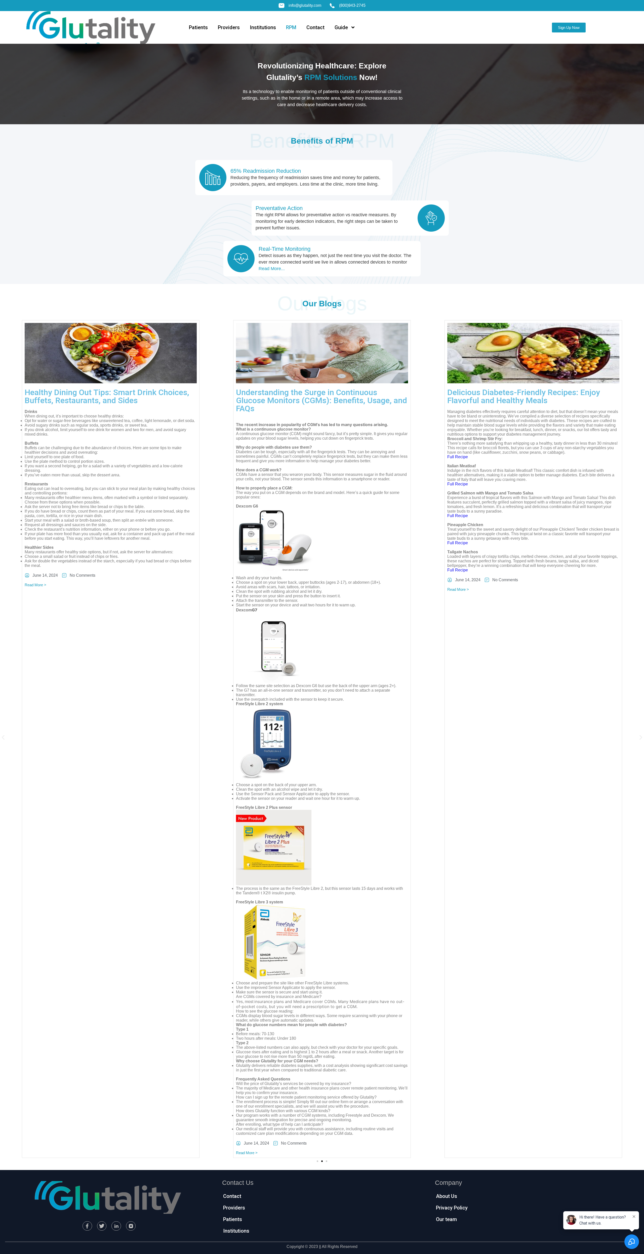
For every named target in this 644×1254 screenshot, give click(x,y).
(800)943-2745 (352, 5)
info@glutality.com (305, 5)
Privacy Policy (452, 1208)
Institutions (263, 27)
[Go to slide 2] (322, 1161)
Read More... (272, 268)
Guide (341, 27)
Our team (446, 1219)
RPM (291, 27)
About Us (446, 1196)
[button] (3, 737)
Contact (315, 27)
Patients (198, 27)
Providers (229, 27)
